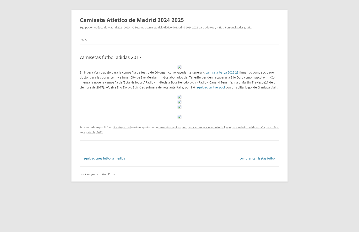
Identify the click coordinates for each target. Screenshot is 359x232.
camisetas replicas (170, 127)
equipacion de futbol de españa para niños (252, 127)
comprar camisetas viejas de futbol (203, 127)
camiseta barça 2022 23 (222, 72)
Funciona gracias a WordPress (97, 174)
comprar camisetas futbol (259, 158)
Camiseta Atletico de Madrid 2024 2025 (132, 20)
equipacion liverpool (211, 87)
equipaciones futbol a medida (102, 158)
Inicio (83, 39)
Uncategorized (122, 127)
